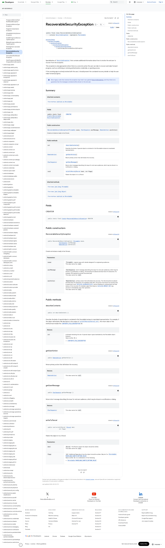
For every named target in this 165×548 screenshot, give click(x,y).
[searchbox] (11, 15)
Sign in (161, 2)
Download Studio (123, 523)
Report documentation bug (149, 515)
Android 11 (98, 529)
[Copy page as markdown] (101, 24)
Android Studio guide (124, 514)
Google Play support (147, 518)
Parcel (78, 171)
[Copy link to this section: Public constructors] (67, 228)
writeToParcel (70, 171)
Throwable (72, 130)
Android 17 (98, 513)
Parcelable (82, 35)
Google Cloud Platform (74, 536)
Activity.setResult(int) (85, 284)
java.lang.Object (50, 39)
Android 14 (98, 521)
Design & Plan (35, 2)
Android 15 (98, 518)
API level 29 (116, 23)
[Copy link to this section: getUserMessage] (61, 386)
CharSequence (85, 130)
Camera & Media (53, 521)
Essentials (21, 2)
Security (27, 518)
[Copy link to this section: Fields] (53, 206)
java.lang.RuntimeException (60, 45)
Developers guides (123, 517)
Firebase (62, 536)
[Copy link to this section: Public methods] (63, 300)
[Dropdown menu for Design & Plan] (41, 2)
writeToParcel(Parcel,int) (89, 321)
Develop (48, 2)
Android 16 (98, 515)
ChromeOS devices (77, 518)
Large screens (75, 513)
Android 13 (98, 524)
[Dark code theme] (118, 217)
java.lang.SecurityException (63, 46)
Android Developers (51, 18)
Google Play (61, 2)
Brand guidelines (41, 544)
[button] (11, 64)
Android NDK (122, 525)
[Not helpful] (118, 18)
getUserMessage (71, 162)
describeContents (72, 145)
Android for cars (76, 521)
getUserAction (71, 154)
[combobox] (118, 2)
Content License (90, 479)
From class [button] (58, 187)
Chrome (54, 536)
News (26, 524)
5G (49, 526)
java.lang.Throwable (53, 41)
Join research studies (147, 521)
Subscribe (143, 544)
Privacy (50, 524)
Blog (74, 2)
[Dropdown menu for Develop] (53, 2)
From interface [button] (60, 102)
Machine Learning (53, 515)
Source (27, 521)
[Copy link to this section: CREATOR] (55, 212)
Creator (49, 116)
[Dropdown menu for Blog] (78, 2)
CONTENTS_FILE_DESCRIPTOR (71, 323)
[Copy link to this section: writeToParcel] (59, 420)
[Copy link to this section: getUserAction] (59, 351)
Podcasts (27, 529)
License (33, 544)
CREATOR (68, 114)
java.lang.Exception (56, 43)
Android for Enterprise (31, 515)
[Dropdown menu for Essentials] (26, 2)
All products (88, 536)
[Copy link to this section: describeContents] (62, 306)
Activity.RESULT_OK (104, 286)
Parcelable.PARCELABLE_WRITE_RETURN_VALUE (82, 460)
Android (27, 513)
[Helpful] (115, 18)
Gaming (50, 513)
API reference (7, 8)
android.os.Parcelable (64, 102)
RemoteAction (104, 130)
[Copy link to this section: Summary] (57, 91)
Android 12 (98, 526)
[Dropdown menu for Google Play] (67, 2)
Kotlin (112, 27)
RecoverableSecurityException (54, 117)
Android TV (75, 524)
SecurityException (62, 35)
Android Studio (151, 2)
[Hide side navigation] (20, 545)
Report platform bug (147, 513)
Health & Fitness (52, 518)
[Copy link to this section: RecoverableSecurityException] (72, 234)
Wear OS (74, 515)
